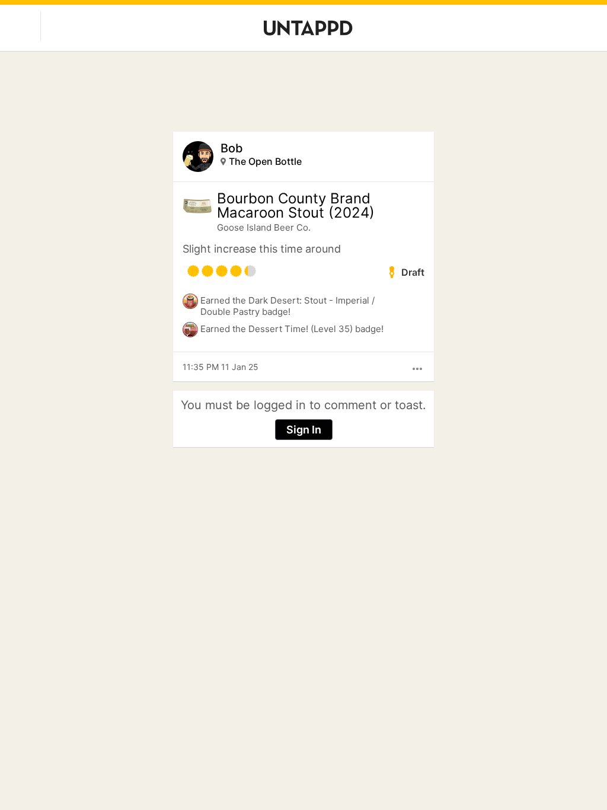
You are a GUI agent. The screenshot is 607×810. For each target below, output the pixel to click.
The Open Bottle (265, 161)
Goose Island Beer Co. (264, 227)
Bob (232, 148)
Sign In (303, 429)
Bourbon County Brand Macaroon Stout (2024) (296, 206)
